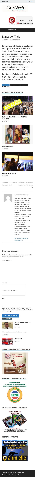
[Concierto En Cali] (17, 135)
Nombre (5, 282)
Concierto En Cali (7, 146)
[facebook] (27, 1)
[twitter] (29, 1)
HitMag (19, 475)
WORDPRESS (6, 86)
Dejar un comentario (15, 39)
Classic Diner (18, 338)
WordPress (12, 475)
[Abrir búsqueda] (30, 30)
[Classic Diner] (7, 338)
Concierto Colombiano (18, 472)
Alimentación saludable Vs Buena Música (14, 332)
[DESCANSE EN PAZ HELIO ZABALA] (7, 322)
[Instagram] (32, 1)
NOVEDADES (24, 85)
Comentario (6, 260)
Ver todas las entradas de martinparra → (21, 239)
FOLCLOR (18, 85)
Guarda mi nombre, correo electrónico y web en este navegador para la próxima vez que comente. (17, 309)
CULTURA (12, 85)
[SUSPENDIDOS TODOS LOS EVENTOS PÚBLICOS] (17, 105)
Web (3, 298)
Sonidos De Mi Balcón (9, 173)
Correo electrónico (9, 290)
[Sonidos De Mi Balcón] (17, 162)
